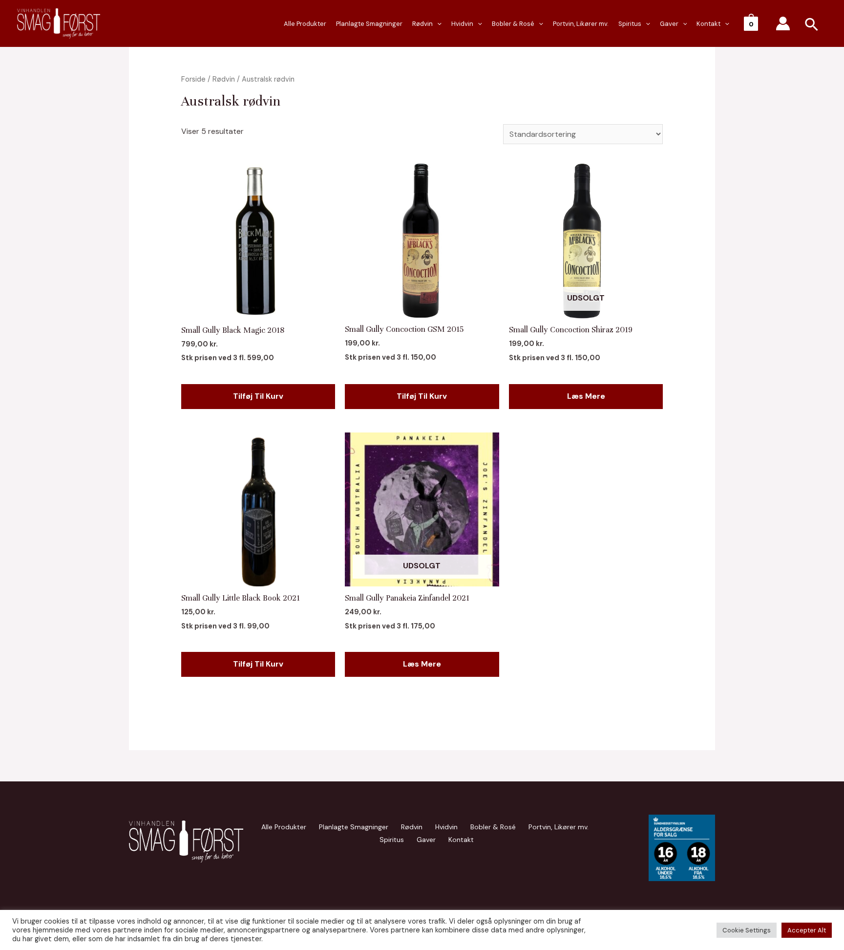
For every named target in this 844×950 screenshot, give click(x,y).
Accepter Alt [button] (806, 930)
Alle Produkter (305, 24)
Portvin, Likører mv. (581, 24)
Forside (193, 79)
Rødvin (422, 24)
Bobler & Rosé (513, 24)
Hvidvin (462, 24)
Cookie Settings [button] (746, 930)
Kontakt (708, 24)
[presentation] (437, 23)
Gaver (669, 24)
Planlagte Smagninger (369, 24)
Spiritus (629, 24)
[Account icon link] (783, 23)
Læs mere (586, 396)
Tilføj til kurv (258, 396)
